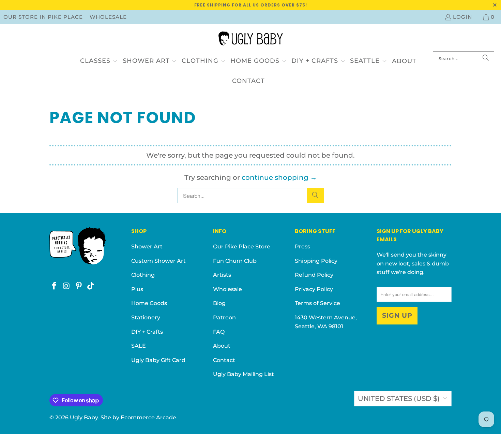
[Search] (485, 58)
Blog (219, 303)
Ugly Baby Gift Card (158, 360)
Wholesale (108, 17)
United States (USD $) (399, 398)
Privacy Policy (314, 289)
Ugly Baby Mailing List (243, 374)
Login (462, 17)
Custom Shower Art (158, 261)
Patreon (224, 317)
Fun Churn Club (235, 261)
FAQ (219, 332)
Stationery (145, 317)
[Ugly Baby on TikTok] (91, 286)
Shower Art (147, 246)
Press (302, 246)
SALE (138, 346)
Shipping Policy (316, 261)
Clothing (143, 275)
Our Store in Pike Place (43, 17)
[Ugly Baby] (251, 39)
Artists (222, 275)
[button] (99, 61)
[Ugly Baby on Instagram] (67, 286)
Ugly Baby (84, 417)
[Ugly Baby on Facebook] (54, 286)
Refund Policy (314, 275)
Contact (224, 360)
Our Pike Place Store (241, 246)
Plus (137, 289)
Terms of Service (317, 303)
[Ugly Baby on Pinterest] (79, 286)
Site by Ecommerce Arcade (138, 417)
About (221, 346)
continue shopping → (279, 177)
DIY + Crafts (147, 332)
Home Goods (149, 303)
